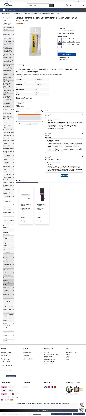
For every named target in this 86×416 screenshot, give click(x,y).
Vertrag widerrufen (11, 376)
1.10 (64, 41)
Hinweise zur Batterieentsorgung (51, 354)
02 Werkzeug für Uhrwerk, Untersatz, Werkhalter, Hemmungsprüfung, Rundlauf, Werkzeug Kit (8, 49)
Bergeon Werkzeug (7, 38)
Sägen (4, 272)
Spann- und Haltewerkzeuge (6, 291)
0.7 (59, 38)
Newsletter (68, 356)
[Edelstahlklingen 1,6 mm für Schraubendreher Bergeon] (26, 194)
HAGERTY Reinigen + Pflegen (7, 126)
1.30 (73, 41)
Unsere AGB (46, 352)
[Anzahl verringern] (59, 51)
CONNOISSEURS (6, 123)
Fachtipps (68, 354)
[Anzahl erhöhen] (61, 51)
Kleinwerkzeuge (6, 252)
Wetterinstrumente (6, 323)
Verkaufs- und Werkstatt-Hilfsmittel (8, 315)
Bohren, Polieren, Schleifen (6, 237)
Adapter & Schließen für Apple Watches (7, 28)
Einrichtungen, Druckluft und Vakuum (7, 244)
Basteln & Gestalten (7, 201)
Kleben (4, 169)
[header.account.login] (75, 5)
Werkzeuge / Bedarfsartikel (6, 233)
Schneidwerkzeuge (7, 275)
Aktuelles (68, 357)
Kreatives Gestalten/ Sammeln (7, 326)
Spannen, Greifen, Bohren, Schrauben (7, 112)
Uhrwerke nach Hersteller (8, 220)
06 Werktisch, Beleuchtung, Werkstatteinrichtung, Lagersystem (7, 77)
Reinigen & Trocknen (7, 309)
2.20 (73, 44)
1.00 (59, 41)
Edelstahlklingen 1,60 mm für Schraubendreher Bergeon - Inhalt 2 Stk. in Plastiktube (41, 205)
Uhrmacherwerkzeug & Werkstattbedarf (7, 24)
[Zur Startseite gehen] (8, 5)
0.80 (73, 38)
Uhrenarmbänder (6, 196)
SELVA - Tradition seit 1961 (71, 352)
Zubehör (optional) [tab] (21, 181)
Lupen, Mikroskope (7, 264)
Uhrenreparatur (6, 31)
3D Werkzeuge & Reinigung (6, 319)
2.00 (69, 44)
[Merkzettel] (71, 5)
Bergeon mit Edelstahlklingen (6, 281)
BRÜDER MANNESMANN (8, 146)
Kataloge (5, 338)
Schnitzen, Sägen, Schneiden (6, 193)
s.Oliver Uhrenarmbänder (8, 148)
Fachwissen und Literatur (8, 330)
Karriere (67, 359)
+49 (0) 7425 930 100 (80, 1)
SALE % (28, 10)
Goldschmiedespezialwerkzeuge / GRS (8, 248)
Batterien (5, 159)
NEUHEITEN (5, 340)
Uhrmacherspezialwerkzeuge (8, 312)
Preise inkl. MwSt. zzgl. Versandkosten (66, 30)
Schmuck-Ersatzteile (7, 207)
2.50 (78, 44)
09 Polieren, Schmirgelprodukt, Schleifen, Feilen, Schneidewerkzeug (7, 97)
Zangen (4, 297)
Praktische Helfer (6, 267)
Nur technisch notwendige (57, 414)
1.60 (59, 44)
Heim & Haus (5, 332)
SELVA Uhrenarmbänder (7, 130)
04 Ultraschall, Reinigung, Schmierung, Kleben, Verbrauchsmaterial (8, 61)
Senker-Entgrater (6, 287)
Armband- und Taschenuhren (6, 226)
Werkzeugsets (6, 294)
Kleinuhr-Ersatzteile (7, 212)
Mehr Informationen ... (37, 414)
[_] (35, 41)
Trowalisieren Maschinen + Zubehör (8, 152)
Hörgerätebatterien (7, 135)
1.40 (78, 41)
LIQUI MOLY (5, 172)
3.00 (59, 46)
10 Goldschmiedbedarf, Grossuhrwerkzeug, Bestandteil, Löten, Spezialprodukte (7, 104)
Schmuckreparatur (6, 189)
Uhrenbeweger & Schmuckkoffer (6, 156)
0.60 (69, 38)
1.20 (69, 41)
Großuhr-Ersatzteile (7, 215)
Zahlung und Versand (48, 356)
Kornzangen (5, 261)
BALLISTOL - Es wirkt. (7, 116)
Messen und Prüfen (7, 304)
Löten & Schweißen (7, 174)
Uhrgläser (5, 217)
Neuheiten (21, 10)
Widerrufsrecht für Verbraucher (50, 359)
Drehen (4, 241)
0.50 (64, 38)
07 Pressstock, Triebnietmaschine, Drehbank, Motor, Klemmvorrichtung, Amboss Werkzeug (7, 84)
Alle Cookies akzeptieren (78, 414)
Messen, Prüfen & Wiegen (8, 140)
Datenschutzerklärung (49, 361)
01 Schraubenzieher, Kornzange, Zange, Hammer (7, 43)
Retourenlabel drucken (49, 363)
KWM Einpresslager (7, 138)
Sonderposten (6, 335)
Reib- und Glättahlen (7, 269)
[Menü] (84, 402)
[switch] (81, 411)
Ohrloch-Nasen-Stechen (7, 209)
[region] (35, 41)
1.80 (64, 44)
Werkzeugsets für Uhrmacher (6, 35)
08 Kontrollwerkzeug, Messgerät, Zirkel (7, 91)
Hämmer (5, 255)
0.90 (78, 38)
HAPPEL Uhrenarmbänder (8, 132)
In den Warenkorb (66, 54)
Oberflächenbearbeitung (8, 306)
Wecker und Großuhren (7, 230)
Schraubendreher (6, 277)
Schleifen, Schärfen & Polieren (7, 186)
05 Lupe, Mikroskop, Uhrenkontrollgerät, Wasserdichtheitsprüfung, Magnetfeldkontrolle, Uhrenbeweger (8, 69)
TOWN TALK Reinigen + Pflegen (7, 119)
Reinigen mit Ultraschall (7, 182)
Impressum (46, 357)
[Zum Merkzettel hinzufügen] (29, 199)
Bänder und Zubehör (7, 223)
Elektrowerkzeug (6, 166)
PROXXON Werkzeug (7, 177)
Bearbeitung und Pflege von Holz (7, 163)
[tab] (25, 64)
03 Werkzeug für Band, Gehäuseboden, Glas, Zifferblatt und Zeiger (7, 56)
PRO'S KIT (5, 143)
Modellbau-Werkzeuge (7, 109)
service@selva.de (7, 1)
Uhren (4, 199)
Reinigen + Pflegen (6, 179)
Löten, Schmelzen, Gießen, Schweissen (7, 300)
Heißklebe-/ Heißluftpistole (6, 258)
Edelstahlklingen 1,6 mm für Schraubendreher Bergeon (26, 205)
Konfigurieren (68, 414)
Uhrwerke (5, 20)
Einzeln (4, 284)
